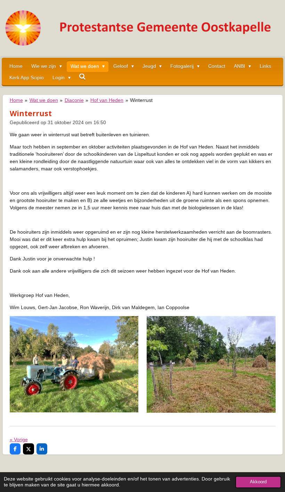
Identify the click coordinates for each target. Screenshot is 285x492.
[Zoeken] (82, 77)
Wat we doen (44, 100)
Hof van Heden (106, 100)
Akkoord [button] (258, 481)
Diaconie (74, 100)
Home (16, 100)
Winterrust (141, 100)
